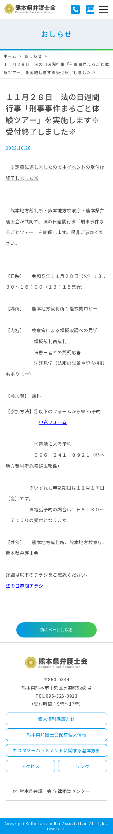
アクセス (30, 766)
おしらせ (33, 56)
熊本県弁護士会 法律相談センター (54, 791)
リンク (82, 766)
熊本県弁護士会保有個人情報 (56, 734)
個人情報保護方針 (56, 718)
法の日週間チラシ (24, 585)
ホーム (10, 56)
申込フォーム (53, 422)
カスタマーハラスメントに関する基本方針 (56, 750)
